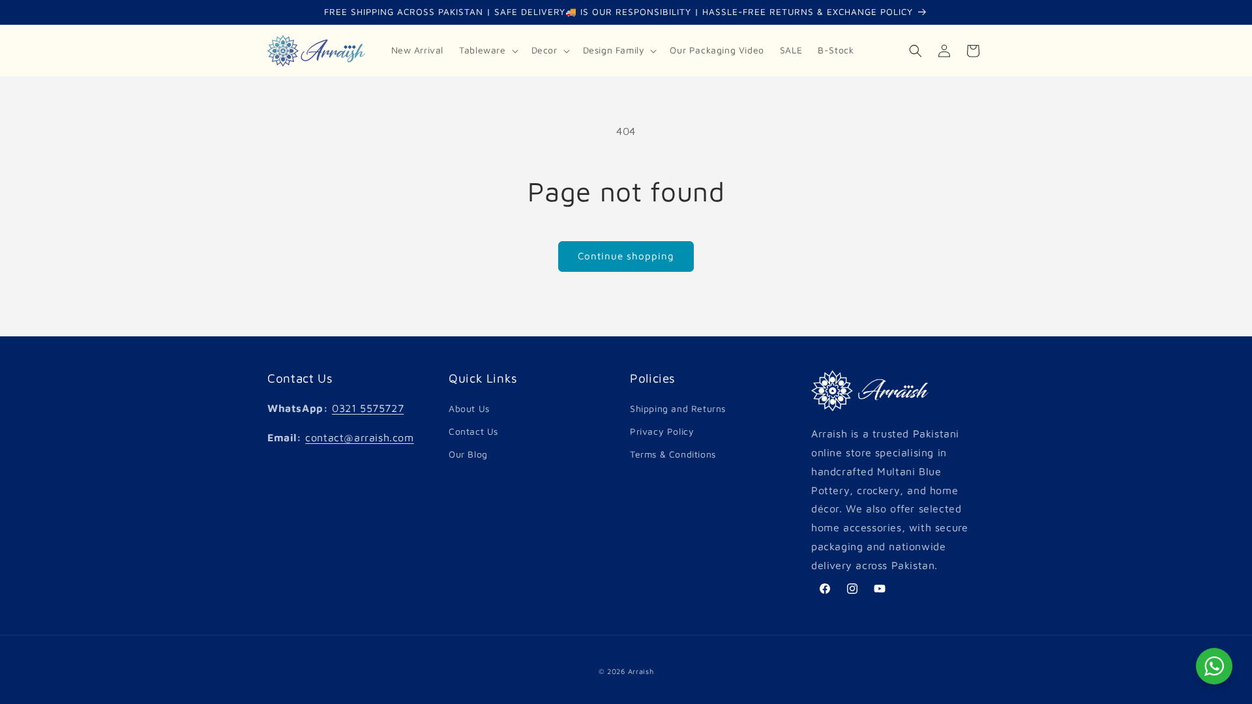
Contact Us (473, 431)
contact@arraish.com (359, 437)
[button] (487, 50)
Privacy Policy (662, 431)
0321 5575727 (368, 408)
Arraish (641, 671)
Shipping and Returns (678, 408)
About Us (469, 408)
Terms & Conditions (673, 454)
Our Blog (468, 454)
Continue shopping (626, 255)
